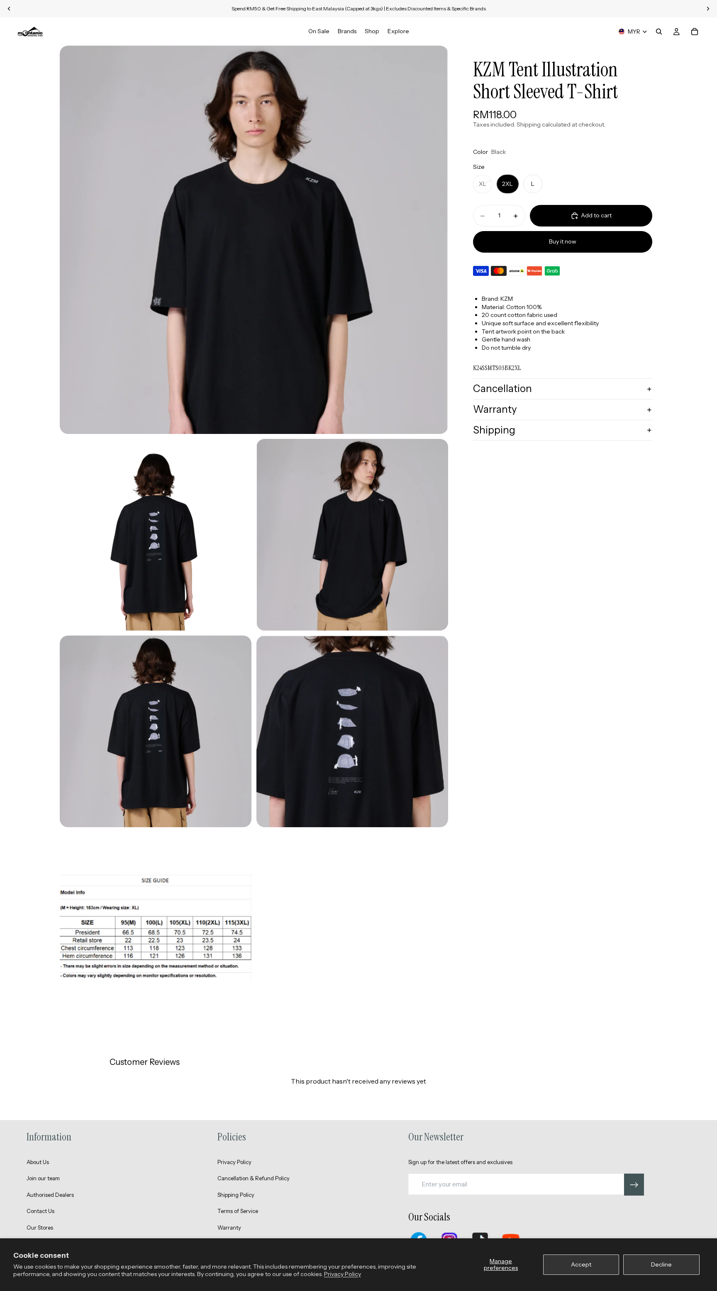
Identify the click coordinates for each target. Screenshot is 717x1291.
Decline (661, 1264)
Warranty (495, 409)
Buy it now (562, 242)
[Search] (659, 31)
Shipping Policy (235, 1194)
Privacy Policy (342, 1274)
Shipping (494, 430)
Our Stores (40, 1227)
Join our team (43, 1178)
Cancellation (502, 389)
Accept (581, 1264)
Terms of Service (237, 1211)
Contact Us (40, 1211)
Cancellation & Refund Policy (253, 1178)
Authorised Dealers (50, 1194)
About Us (38, 1162)
